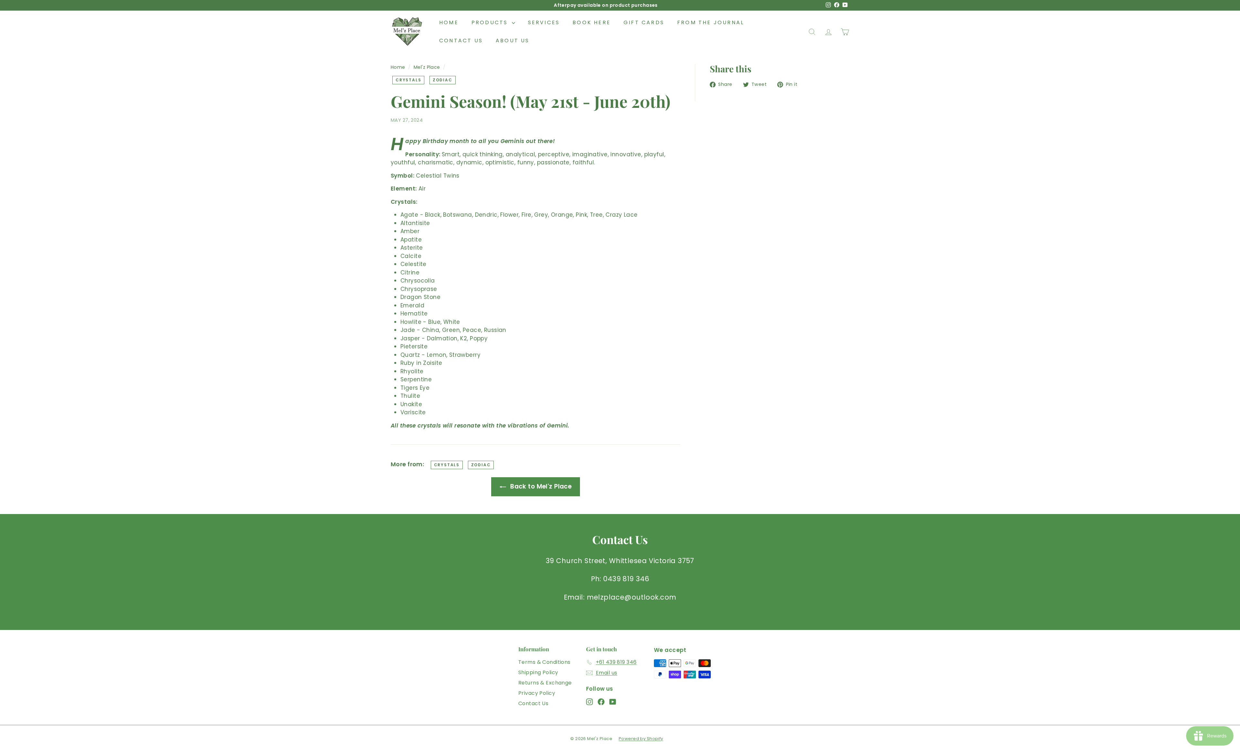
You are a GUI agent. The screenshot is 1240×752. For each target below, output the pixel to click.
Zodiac (442, 80)
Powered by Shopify (641, 739)
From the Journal (710, 22)
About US (513, 40)
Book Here (592, 22)
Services (544, 22)
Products (490, 22)
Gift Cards (644, 22)
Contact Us (461, 40)
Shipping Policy (538, 672)
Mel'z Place (427, 67)
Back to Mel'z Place (540, 486)
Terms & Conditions (544, 662)
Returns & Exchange (545, 682)
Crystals (408, 80)
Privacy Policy (536, 693)
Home (449, 22)
